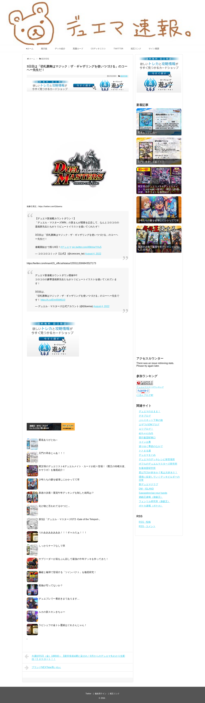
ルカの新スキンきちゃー (52, 612)
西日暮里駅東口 (147, 437)
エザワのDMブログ (149, 424)
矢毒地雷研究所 (147, 468)
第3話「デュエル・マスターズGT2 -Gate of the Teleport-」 (70, 519)
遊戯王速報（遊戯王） (151, 497)
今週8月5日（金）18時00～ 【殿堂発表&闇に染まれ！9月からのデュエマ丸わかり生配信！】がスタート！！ (78, 657)
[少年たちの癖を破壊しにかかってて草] (158, 209)
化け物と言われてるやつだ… (54, 506)
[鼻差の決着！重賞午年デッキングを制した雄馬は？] (158, 239)
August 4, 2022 (93, 253)
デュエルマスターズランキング (150, 387)
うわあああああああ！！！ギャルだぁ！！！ (63, 532)
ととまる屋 (145, 450)
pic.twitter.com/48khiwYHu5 (86, 247)
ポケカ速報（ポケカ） (151, 505)
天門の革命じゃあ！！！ (52, 453)
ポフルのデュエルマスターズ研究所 (158, 464)
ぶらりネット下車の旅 (151, 420)
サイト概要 (154, 48)
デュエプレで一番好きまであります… (59, 598)
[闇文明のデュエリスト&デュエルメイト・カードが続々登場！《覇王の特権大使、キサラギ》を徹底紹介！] (158, 180)
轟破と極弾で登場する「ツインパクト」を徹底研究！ (67, 572)
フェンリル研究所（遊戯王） (154, 501)
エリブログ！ (146, 429)
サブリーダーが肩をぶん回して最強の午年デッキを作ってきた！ (73, 559)
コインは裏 (145, 442)
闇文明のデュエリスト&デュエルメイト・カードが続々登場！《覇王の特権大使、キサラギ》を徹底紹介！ (158, 189)
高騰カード (78, 48)
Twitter (88, 693)
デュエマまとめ (147, 455)
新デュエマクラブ (148, 484)
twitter (118, 48)
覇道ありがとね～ (48, 440)
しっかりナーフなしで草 (52, 545)
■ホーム (29, 48)
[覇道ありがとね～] (158, 121)
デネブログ (145, 416)
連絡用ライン (100, 693)
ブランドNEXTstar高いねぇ (46, 667)
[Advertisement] (78, 118)
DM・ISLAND (146, 488)
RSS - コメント (147, 526)
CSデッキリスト (98, 48)
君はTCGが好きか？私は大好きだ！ (158, 472)
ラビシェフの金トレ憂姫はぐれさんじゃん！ (63, 625)
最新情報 (124, 76)
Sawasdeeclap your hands (153, 493)
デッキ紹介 (60, 48)
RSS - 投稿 (145, 522)
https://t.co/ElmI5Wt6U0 (53, 300)
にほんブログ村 (144, 395)
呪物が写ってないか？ (51, 585)
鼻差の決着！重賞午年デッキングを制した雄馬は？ (66, 493)
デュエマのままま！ (149, 411)
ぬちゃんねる (146, 433)
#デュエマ (65, 247)
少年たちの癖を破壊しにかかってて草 (59, 479)
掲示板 (44, 48)
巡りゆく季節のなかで (151, 446)
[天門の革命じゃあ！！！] (158, 151)
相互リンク (136, 48)
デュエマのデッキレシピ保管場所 (157, 459)
